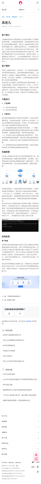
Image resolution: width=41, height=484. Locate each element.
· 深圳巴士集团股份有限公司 (11, 335)
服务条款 (11, 462)
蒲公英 (8, 17)
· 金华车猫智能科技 (8, 345)
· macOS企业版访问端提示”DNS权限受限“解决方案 (19, 379)
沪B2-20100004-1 (12, 479)
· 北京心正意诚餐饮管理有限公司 (13, 340)
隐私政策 (18, 462)
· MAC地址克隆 (7, 384)
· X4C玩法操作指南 (8, 374)
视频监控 (14, 17)
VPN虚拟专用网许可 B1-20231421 (12, 473)
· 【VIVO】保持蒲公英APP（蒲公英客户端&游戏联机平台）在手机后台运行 (20, 395)
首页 (3, 17)
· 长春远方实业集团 (8, 351)
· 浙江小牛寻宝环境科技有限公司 (13, 361)
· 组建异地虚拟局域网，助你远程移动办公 (16, 400)
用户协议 (4, 462)
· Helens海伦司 (7, 356)
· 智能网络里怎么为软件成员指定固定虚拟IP (17, 390)
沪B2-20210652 (20, 471)
